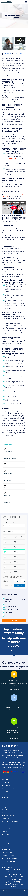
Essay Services (8, 451)
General (9, 55)
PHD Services (5, 791)
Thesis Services (8, 473)
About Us (4, 831)
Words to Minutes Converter (9, 861)
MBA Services (7, 495)
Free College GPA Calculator (9, 858)
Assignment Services (10, 458)
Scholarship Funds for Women (10, 821)
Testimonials (5, 834)
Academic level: (7, 529)
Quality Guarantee (7, 810)
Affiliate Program (6, 843)
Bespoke (14, 704)
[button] (26, 2)
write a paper (12, 158)
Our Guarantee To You (8, 840)
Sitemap (4, 812)
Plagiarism (5, 801)
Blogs (5, 55)
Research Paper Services (11, 466)
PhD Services (7, 481)
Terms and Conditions (8, 815)
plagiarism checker (13, 243)
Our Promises (5, 804)
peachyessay (5, 72)
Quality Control (6, 807)
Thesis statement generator (9, 867)
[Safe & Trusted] (14, 674)
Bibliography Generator (8, 855)
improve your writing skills (8, 111)
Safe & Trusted (14, 680)
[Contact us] (14, 721)
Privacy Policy (5, 818)
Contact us (14, 727)
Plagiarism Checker (7, 852)
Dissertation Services (10, 488)
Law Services (5, 782)
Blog (3, 837)
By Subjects (7, 503)
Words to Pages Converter (9, 864)
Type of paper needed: (9, 522)
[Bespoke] (14, 697)
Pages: (4, 580)
